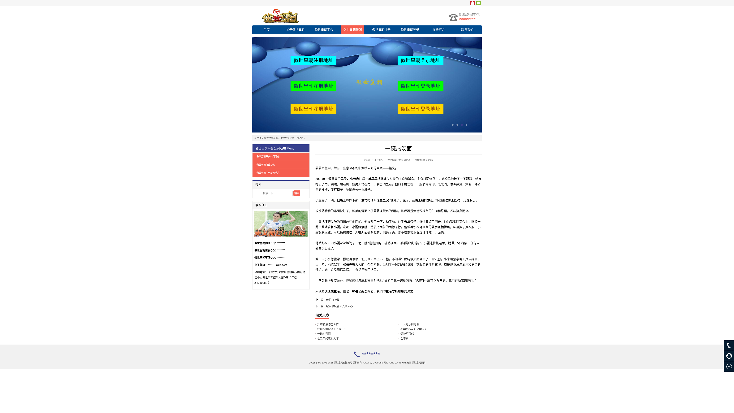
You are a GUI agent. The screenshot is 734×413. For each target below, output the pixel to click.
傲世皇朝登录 (410, 29)
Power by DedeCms (372, 362)
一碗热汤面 (324, 333)
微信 (478, 3)
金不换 (404, 338)
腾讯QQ (472, 3)
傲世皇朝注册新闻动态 (268, 173)
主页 (259, 138)
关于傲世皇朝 (295, 29)
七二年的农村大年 (328, 338)
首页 (267, 29)
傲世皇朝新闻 (352, 29)
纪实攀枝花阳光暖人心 (339, 306)
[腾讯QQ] (729, 356)
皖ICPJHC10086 (392, 362)
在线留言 (439, 29)
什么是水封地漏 (409, 324)
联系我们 (467, 29)
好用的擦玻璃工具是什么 (332, 329)
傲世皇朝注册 (381, 29)
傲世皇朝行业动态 (266, 164)
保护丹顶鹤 (332, 299)
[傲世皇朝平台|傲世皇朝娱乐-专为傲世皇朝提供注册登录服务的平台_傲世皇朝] (285, 16)
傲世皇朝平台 (324, 29)
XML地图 (406, 362)
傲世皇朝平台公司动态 (291, 138)
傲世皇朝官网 (418, 362)
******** (467, 20)
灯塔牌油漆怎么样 (328, 324)
